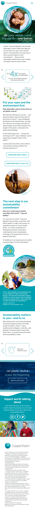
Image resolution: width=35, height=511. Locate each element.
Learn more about (17, 155)
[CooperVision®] (17, 3)
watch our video (17, 380)
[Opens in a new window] (12, 417)
